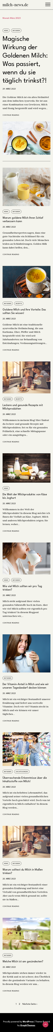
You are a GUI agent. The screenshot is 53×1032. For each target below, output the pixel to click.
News (6, 30)
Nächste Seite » (29, 1004)
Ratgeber (16, 30)
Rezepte (19, 303)
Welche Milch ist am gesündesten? (23, 961)
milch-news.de (15, 4)
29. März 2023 (9, 89)
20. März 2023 (9, 227)
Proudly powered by (18, 1022)
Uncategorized (22, 772)
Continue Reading (11, 115)
